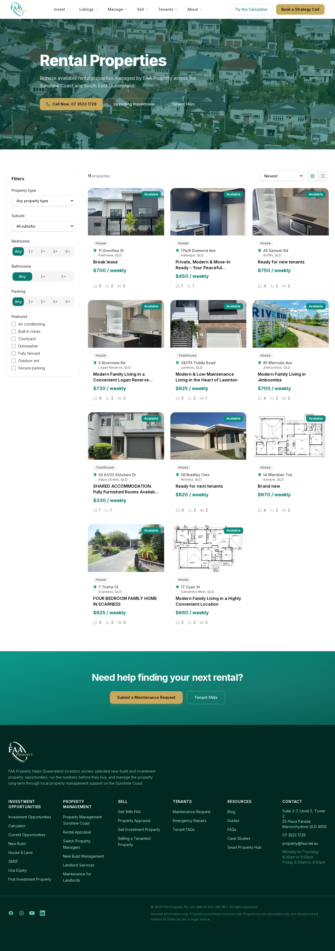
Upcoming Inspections (134, 104)
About (192, 9)
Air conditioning (31, 324)
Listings (86, 9)
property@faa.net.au (300, 843)
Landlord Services (78, 865)
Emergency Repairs (189, 820)
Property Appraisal (134, 820)
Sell (140, 9)
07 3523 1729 (294, 835)
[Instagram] (21, 913)
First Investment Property (29, 879)
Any (18, 251)
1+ (30, 251)
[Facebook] (11, 913)
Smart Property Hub (244, 847)
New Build (17, 843)
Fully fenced (29, 353)
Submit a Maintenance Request (146, 697)
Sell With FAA (129, 811)
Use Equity (17, 870)
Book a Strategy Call (300, 9)
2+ (43, 251)
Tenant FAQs (183, 104)
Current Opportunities (27, 834)
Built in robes (29, 331)
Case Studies (238, 838)
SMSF (13, 861)
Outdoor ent (28, 360)
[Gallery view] (312, 176)
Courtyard (27, 338)
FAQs (231, 829)
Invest (59, 9)
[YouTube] (32, 913)
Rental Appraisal (77, 832)
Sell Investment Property (139, 829)
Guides (233, 820)
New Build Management (83, 856)
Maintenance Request (191, 811)
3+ (55, 251)
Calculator (17, 826)
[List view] (323, 176)
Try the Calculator (251, 9)
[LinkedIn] (42, 913)
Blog (231, 811)
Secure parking (31, 368)
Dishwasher (28, 346)
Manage (115, 9)
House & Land (20, 852)
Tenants (165, 9)
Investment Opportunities (29, 817)
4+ (67, 251)
